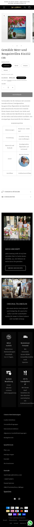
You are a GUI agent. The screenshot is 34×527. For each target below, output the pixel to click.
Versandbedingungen (11, 424)
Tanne (7, 70)
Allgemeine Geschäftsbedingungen (15, 433)
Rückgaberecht (8, 437)
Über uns (7, 450)
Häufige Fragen (9, 454)
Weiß (17, 66)
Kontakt (6, 459)
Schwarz (8, 66)
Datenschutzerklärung (25, 520)
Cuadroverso (15, 517)
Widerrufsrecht (13, 520)
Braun (26, 66)
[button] (4, 7)
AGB (11, 523)
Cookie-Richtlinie (9, 420)
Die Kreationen (9, 463)
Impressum (23, 523)
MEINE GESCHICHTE (15, 268)
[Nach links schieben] (13, 46)
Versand (9, 80)
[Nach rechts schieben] (21, 46)
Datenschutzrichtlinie (11, 429)
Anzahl (4, 83)
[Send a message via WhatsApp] (30, 523)
